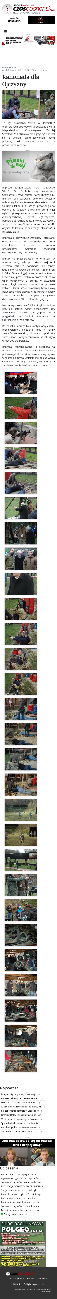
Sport (14, 67)
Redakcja (42, 1278)
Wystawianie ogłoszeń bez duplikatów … (21, 1178)
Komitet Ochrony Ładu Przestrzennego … (21, 1098)
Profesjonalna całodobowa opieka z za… (21, 1202)
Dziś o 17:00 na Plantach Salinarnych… (20, 1102)
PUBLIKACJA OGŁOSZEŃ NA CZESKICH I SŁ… (23, 1186)
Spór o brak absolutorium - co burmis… (20, 1123)
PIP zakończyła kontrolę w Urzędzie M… (21, 1110)
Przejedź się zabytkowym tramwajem (20, 1094)
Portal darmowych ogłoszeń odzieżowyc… (22, 1194)
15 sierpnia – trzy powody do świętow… (21, 1119)
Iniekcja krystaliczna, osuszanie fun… (19, 1198)
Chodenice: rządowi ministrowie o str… (20, 1131)
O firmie (17, 1284)
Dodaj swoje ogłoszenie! (15, 1214)
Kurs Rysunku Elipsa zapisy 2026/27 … (19, 1174)
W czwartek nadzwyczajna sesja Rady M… (22, 1106)
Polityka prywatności (34, 1284)
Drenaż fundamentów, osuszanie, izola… (21, 1210)
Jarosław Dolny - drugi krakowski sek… (20, 1114)
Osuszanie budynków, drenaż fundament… (22, 1182)
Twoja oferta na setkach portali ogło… (20, 1190)
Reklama (31, 1278)
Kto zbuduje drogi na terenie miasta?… (20, 1127)
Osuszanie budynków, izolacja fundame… (21, 1206)
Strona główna (17, 1278)
